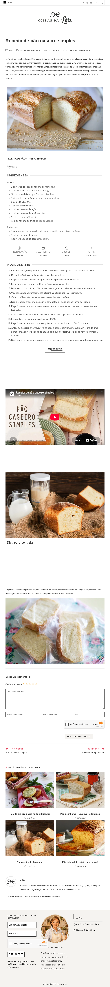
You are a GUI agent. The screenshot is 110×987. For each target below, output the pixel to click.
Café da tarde (16, 897)
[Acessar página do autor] (11, 881)
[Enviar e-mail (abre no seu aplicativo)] (96, 3)
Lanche (26, 897)
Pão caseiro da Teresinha (29, 862)
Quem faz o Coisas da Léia (86, 924)
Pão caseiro (45, 897)
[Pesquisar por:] (15, 2)
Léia (22, 880)
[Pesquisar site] (102, 3)
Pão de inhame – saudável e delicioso (80, 814)
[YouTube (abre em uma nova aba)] (91, 3)
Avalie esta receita (14, 684)
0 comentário (85, 50)
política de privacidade (17, 964)
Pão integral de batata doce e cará (80, 862)
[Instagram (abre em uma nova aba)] (87, 3)
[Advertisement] (55, 566)
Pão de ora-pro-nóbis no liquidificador (30, 814)
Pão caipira (34, 897)
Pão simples (55, 897)
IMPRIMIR (56, 349)
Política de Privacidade (85, 930)
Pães (11, 50)
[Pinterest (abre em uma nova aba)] (83, 3)
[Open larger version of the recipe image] (55, 119)
